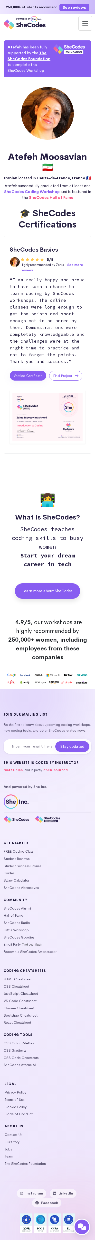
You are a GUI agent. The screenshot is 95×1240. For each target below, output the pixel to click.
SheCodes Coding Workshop (32, 191)
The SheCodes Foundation (25, 1163)
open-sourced (55, 770)
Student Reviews (16, 859)
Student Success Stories (22, 866)
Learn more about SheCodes (47, 590)
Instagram (34, 1193)
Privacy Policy (15, 1092)
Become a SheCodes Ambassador (30, 951)
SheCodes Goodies (19, 937)
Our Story (12, 1142)
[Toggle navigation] (85, 23)
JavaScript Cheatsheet (21, 993)
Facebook (49, 1203)
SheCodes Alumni (17, 908)
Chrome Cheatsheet (19, 1008)
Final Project (63, 376)
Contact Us (13, 1134)
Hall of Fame (13, 915)
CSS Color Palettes (19, 1043)
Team (9, 1156)
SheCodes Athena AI (20, 1065)
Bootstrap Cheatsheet (21, 1015)
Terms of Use (15, 1099)
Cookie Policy (16, 1107)
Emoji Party (12, 944)
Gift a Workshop (16, 930)
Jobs (8, 1149)
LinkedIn (65, 1193)
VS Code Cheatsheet (20, 1001)
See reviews (74, 7)
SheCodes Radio (17, 923)
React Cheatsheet (17, 1022)
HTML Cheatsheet (18, 979)
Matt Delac (13, 770)
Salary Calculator (16, 880)
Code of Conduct (19, 1114)
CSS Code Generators (21, 1058)
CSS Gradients (15, 1050)
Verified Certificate (28, 376)
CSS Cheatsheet (16, 986)
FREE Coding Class (18, 851)
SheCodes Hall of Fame (51, 197)
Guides (9, 873)
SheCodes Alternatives (21, 887)
